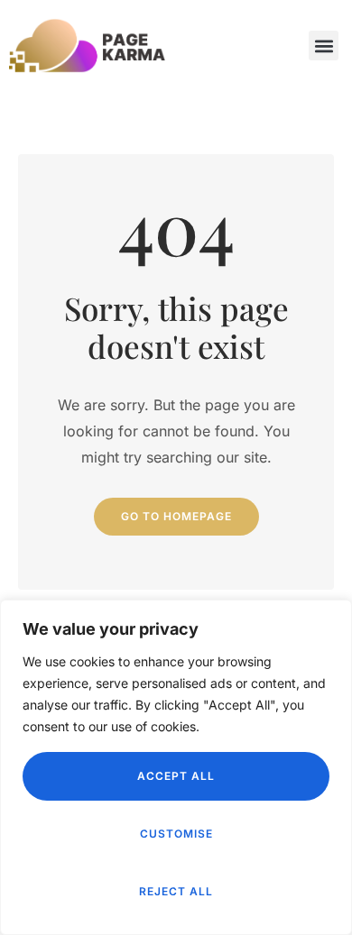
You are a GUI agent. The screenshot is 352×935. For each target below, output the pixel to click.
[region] (176, 767)
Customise (176, 833)
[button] (323, 45)
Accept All (176, 776)
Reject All (176, 891)
